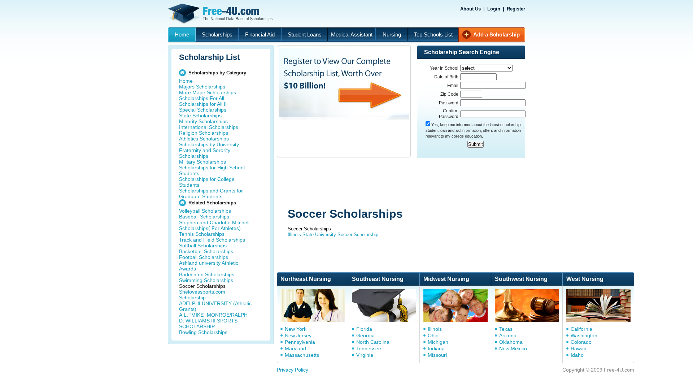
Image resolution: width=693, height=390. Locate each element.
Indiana (436, 348)
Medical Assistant (351, 34)
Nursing (392, 34)
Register (516, 9)
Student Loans (305, 34)
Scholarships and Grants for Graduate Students (211, 193)
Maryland (295, 348)
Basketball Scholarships (206, 251)
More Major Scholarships (207, 92)
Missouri (437, 355)
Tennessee (368, 348)
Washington (584, 335)
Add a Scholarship (496, 34)
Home (182, 34)
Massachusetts (302, 355)
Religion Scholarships (203, 133)
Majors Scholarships (202, 87)
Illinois (435, 329)
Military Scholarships (202, 162)
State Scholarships (200, 115)
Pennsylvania (300, 342)
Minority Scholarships (203, 121)
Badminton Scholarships (206, 274)
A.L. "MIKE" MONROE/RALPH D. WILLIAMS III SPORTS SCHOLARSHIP (213, 320)
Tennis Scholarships (202, 234)
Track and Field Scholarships (212, 240)
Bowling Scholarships (203, 332)
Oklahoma (511, 342)
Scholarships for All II (203, 104)
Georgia (365, 335)
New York (295, 329)
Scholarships (217, 34)
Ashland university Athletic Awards (208, 266)
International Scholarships (208, 127)
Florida (364, 329)
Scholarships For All (201, 98)
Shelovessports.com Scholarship (202, 294)
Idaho (577, 355)
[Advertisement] (413, 183)
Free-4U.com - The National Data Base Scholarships (221, 14)
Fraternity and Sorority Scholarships (204, 153)
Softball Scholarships (203, 245)
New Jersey (298, 335)
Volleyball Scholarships (205, 211)
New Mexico (513, 348)
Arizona (508, 335)
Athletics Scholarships (204, 139)
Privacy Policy (292, 370)
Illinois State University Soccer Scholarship (333, 234)
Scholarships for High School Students (212, 170)
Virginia (364, 355)
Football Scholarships (203, 257)
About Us (470, 9)
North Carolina (372, 342)
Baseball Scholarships (204, 217)
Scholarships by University (209, 144)
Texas (506, 329)
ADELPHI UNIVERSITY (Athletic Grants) (215, 306)
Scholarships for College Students (207, 182)
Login (493, 9)
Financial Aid (260, 34)
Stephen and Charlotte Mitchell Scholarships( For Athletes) (214, 225)
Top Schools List (433, 34)
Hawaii (578, 348)
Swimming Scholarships (206, 280)
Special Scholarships (202, 110)
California (581, 329)
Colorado (581, 342)
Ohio (433, 335)
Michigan (438, 342)
